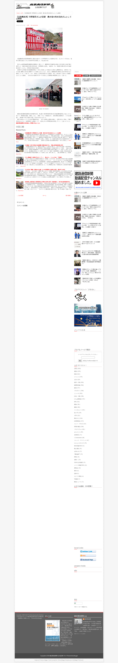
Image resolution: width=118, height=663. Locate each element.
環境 (75, 457)
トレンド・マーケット (80, 440)
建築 (75, 371)
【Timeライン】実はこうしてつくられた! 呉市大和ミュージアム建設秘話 (91, 99)
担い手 (76, 412)
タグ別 (86, 75)
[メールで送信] (17, 127)
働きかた (76, 418)
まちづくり (77, 432)
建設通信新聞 (88, 619)
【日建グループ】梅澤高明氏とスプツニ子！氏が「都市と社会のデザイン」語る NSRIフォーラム (91, 89)
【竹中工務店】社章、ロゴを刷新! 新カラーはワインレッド (91, 242)
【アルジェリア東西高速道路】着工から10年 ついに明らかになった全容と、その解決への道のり (91, 126)
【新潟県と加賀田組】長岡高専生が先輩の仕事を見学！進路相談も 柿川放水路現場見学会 (47, 181)
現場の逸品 (77, 426)
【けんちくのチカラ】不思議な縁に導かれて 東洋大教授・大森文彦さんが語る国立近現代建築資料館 (91, 252)
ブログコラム (78, 429)
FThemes (41, 660)
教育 (75, 388)
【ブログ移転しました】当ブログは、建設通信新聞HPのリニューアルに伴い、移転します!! (91, 117)
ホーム (44, 195)
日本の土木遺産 (78, 462)
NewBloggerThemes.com (77, 660)
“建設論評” (77, 454)
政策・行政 (77, 382)
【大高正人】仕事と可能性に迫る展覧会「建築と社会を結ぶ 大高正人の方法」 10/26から (91, 108)
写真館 (76, 479)
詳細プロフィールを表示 (79, 633)
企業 (75, 368)
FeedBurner (90, 360)
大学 (75, 415)
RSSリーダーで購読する (80, 607)
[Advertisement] (80, 5)
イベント (76, 377)
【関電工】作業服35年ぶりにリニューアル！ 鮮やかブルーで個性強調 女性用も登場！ (92, 135)
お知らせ (76, 451)
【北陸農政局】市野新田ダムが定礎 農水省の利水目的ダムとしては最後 (43, 17)
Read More (18, 154)
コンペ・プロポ (78, 424)
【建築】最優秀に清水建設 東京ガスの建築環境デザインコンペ (91, 80)
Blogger (40, 618)
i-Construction (78, 437)
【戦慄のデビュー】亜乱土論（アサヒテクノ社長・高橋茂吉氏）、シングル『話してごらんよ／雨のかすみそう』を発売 (91, 272)
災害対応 (76, 435)
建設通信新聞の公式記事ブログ (58, 656)
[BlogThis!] (19, 127)
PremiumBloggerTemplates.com (65, 660)
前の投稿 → (69, 195)
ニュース (76, 393)
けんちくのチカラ (79, 443)
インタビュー (78, 410)
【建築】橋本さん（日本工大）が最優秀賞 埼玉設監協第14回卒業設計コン (91, 261)
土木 (22, 13)
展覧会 (76, 468)
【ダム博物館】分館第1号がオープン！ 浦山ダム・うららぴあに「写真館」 (43, 157)
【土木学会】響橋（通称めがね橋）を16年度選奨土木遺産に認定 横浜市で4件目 (44, 169)
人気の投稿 (78, 75)
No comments (34, 25)
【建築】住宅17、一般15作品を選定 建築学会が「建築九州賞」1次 (92, 153)
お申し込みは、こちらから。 (59, 645)
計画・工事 (77, 396)
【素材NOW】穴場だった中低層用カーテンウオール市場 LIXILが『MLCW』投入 (91, 280)
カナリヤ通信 (78, 476)
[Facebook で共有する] (23, 127)
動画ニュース (78, 482)
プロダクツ (77, 390)
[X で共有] (21, 127)
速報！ (76, 459)
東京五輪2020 (78, 446)
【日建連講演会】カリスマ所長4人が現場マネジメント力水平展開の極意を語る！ (92, 144)
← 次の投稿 (20, 195)
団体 (75, 374)
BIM (75, 402)
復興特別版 (77, 385)
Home (18, 13)
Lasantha (55, 660)
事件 (75, 471)
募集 (75, 404)
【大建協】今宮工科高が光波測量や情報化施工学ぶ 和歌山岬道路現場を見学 (43, 145)
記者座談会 (77, 421)
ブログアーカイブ (95, 75)
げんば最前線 (78, 399)
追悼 (75, 473)
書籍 (75, 407)
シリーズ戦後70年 (79, 465)
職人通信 (76, 448)
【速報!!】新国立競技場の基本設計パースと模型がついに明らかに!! (92, 162)
